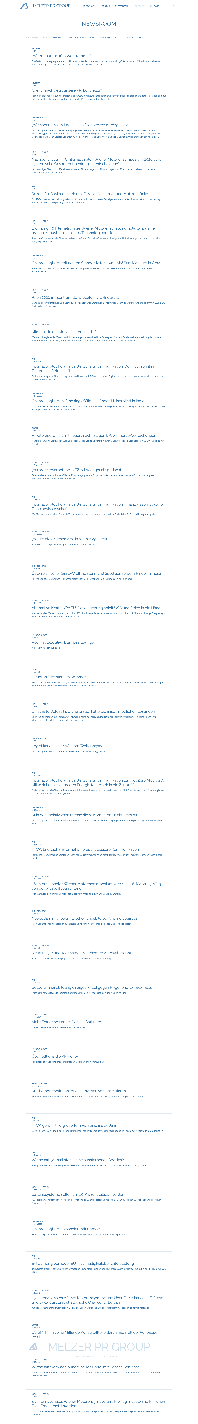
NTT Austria (128, 37)
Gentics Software (76, 37)
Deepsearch (58, 37)
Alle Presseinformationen (37, 37)
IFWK (92, 37)
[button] (168, 37)
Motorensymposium (108, 37)
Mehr (141, 37)
